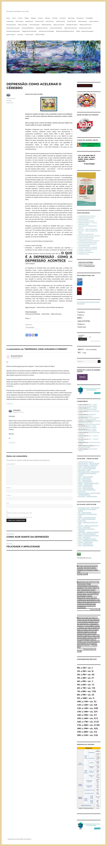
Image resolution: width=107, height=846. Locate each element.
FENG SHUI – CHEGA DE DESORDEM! (87, 229)
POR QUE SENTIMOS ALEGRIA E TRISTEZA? (89, 236)
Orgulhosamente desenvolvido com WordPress (19, 839)
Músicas (47, 18)
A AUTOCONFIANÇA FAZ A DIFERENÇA (87, 247)
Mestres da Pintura (85, 24)
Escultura (63, 18)
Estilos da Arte (60, 21)
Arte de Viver (50, 21)
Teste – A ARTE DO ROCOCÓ (85, 486)
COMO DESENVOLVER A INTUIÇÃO (86, 216)
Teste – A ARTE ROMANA (84, 478)
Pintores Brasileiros (28, 28)
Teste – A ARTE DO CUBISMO (85, 476)
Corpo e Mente (93, 21)
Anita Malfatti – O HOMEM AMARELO (87, 496)
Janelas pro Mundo (42, 28)
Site (8, 503)
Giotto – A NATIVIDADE (84, 527)
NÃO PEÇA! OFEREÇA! (83, 219)
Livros (14, 18)
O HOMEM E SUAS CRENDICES (85, 252)
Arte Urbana (19, 21)
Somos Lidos (29, 34)
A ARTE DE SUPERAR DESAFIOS (86, 237)
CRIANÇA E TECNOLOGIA (84, 250)
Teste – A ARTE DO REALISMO (85, 488)
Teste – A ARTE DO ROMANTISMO (86, 490)
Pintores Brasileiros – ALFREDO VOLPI (88, 465)
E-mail (9, 495)
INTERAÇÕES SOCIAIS (83, 254)
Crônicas (55, 18)
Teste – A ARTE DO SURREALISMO (86, 468)
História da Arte (46, 24)
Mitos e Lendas (22, 24)
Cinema (40, 18)
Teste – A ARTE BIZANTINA (85, 481)
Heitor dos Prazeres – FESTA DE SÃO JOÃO (88, 463)
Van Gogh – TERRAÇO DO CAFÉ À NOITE (88, 525)
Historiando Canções (13, 28)
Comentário (11, 464)
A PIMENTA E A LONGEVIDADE (86, 234)
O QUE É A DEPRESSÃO (48, 255)
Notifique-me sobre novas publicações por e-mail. (19, 517)
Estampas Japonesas (13, 31)
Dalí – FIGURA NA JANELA (84, 480)
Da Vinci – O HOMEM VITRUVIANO (87, 539)
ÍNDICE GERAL (40, 34)
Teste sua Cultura (58, 24)
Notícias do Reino (71, 24)
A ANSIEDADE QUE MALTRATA (86, 218)
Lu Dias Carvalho (11, 98)
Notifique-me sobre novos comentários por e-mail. (19, 513)
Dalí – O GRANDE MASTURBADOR (86, 519)
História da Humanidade (46, 31)
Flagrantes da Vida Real (29, 31)
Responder (10, 403)
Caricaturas (10, 21)
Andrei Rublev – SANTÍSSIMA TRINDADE (88, 532)
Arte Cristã (71, 18)
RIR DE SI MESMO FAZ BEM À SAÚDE (87, 242)
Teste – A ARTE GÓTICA (84, 537)
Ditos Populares (34, 24)
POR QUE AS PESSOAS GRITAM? (86, 221)
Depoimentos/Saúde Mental (65, 31)
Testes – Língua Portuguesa (84, 31)
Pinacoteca (80, 18)
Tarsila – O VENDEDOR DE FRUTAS (87, 467)
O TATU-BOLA (81, 491)
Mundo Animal (11, 24)
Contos (20, 18)
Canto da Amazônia (56, 28)
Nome (9, 487)
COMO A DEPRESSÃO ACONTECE (48, 258)
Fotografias (89, 18)
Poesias (33, 18)
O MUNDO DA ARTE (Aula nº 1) (86, 462)
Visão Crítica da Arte (70, 28)
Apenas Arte (29, 21)
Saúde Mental (71, 21)
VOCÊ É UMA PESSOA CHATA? (85, 239)
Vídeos (27, 18)
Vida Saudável (82, 21)
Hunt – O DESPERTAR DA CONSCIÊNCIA (88, 540)
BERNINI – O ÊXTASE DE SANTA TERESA (88, 483)
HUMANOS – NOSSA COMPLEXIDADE (87, 249)
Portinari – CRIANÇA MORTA (85, 485)
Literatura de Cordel (85, 28)
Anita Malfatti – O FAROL (84, 470)
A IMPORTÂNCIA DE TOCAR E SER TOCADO (88, 241)
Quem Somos (11, 34)
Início (8, 18)
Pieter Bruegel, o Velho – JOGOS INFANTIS (88, 471)
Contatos (20, 34)
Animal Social (39, 21)
